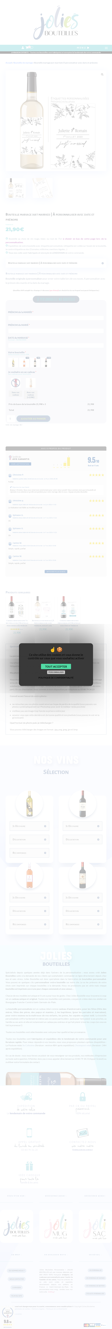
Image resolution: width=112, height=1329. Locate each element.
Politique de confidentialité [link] (56, 677)
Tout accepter (56, 666)
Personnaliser (56, 672)
